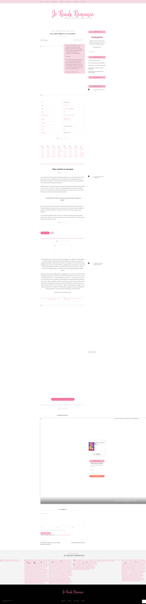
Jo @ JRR (45, 40)
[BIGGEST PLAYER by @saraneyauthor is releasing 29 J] (36, 571)
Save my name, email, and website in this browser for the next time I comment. (54, 530)
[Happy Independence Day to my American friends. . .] (109, 571)
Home (41, 1)
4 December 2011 (62, 36)
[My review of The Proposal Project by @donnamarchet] (134, 571)
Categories (54, 1)
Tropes (61, 1)
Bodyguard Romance (67, 118)
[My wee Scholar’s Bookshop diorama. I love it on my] (12, 571)
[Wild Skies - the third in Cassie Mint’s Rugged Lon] (61, 571)
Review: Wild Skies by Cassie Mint (94, 60)
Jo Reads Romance (74, 555)
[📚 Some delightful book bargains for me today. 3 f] (85, 571)
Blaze (73, 115)
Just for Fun (68, 1)
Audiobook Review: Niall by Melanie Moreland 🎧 (96, 65)
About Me (83, 1)
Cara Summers (66, 105)
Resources (76, 1)
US (72, 126)
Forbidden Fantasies (67, 108)
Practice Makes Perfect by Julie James (78, 542)
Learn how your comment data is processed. (62, 534)
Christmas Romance (67, 119)
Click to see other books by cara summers (62, 399)
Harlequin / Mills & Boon (68, 115)
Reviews (47, 1)
